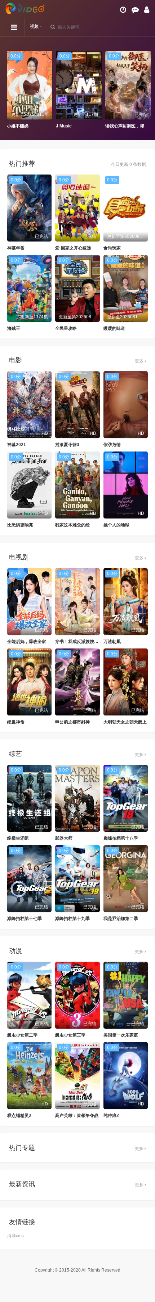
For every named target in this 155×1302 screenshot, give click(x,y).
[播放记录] (123, 9)
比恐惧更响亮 (20, 525)
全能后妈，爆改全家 (26, 641)
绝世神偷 (16, 721)
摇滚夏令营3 (67, 444)
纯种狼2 (111, 1115)
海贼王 (13, 328)
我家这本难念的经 (72, 525)
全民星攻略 (66, 328)
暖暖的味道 (114, 328)
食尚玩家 (112, 248)
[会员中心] (146, 9)
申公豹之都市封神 (72, 721)
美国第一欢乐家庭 (120, 1035)
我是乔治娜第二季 (120, 918)
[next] (146, 90)
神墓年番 (16, 248)
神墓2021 (16, 444)
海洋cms (15, 1235)
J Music (63, 126)
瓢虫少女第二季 (22, 1035)
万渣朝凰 (112, 641)
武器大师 (63, 838)
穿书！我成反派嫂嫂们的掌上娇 (85, 641)
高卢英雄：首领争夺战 (76, 1115)
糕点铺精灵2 (19, 1115)
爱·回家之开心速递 (73, 248)
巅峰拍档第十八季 (120, 838)
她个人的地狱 (116, 525)
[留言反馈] (135, 9)
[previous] (9, 90)
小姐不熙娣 (16, 126)
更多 (140, 361)
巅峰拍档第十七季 (24, 918)
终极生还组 (18, 838)
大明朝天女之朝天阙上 (125, 721)
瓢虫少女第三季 (70, 1035)
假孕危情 (112, 444)
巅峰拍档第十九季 (72, 918)
